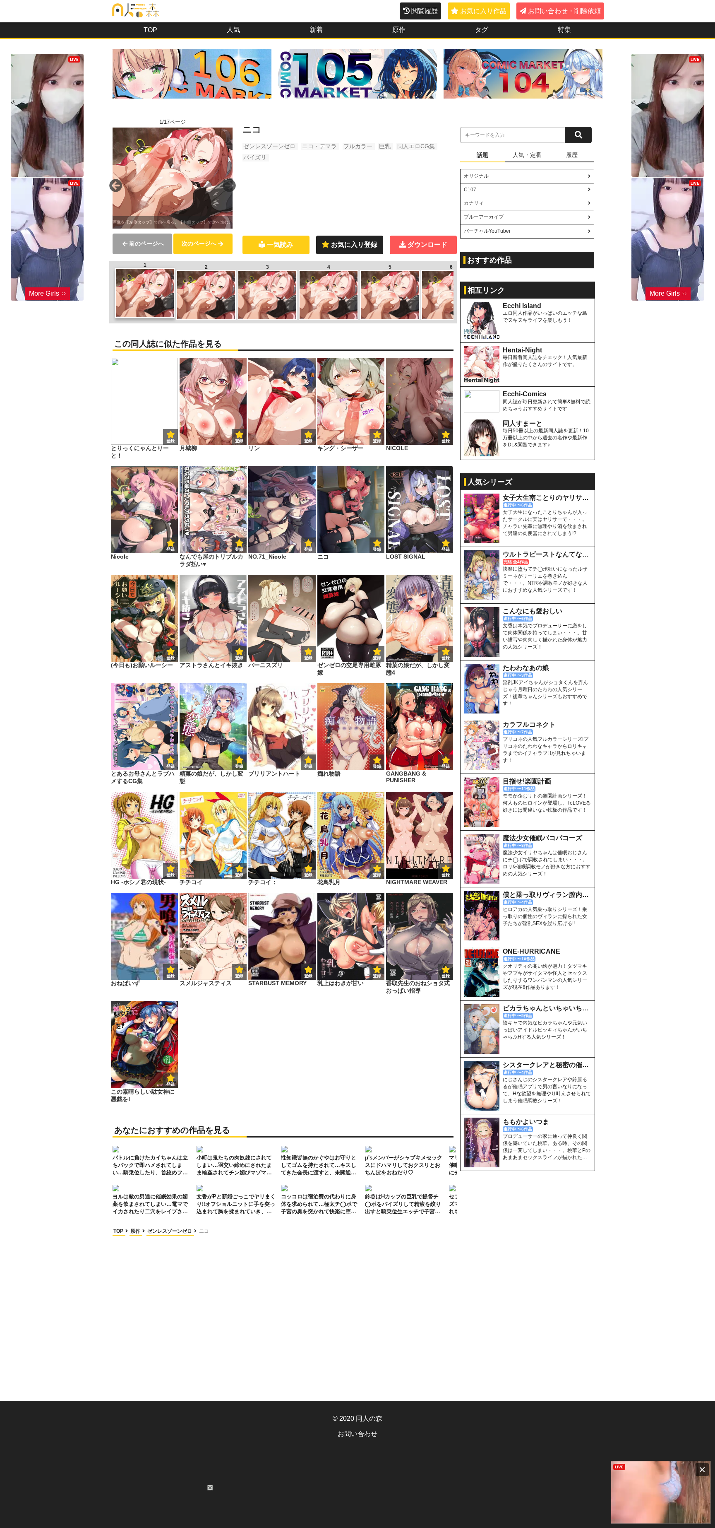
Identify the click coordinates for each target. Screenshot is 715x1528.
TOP (150, 30)
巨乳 (385, 146)
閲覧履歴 (424, 10)
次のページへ (199, 243)
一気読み (280, 244)
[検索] (578, 135)
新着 (316, 29)
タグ (481, 29)
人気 (233, 29)
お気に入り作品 (483, 10)
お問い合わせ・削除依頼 (564, 10)
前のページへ (146, 243)
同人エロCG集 (416, 146)
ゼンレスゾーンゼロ (269, 146)
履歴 (572, 155)
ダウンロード (427, 244)
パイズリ (254, 157)
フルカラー (357, 146)
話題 (482, 155)
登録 (239, 441)
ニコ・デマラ (319, 146)
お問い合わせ (357, 1433)
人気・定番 (527, 155)
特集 (564, 29)
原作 (398, 29)
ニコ (204, 1231)
